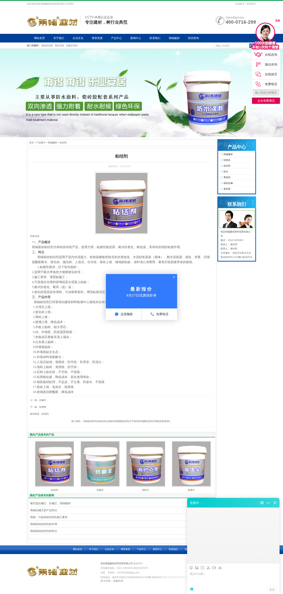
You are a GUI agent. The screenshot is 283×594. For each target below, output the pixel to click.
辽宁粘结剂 (135, 421)
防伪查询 (193, 38)
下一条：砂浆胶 (38, 407)
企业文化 (78, 38)
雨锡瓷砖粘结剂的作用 (43, 524)
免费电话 (162, 314)
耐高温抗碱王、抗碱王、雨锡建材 (50, 503)
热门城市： (77, 421)
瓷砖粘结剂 (47, 45)
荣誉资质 (97, 38)
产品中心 (116, 38)
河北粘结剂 (100, 421)
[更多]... (168, 421)
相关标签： (36, 414)
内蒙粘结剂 (146, 421)
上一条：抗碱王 (38, 400)
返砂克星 (59, 45)
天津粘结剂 (158, 421)
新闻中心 (135, 38)
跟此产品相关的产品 (42, 434)
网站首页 (39, 38)
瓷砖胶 (227, 189)
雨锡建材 (174, 38)
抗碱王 (100, 490)
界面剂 (79, 292)
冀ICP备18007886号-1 (174, 577)
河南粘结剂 (89, 421)
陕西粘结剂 (123, 421)
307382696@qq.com (128, 572)
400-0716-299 (241, 22)
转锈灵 (227, 160)
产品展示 (40, 142)
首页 (31, 142)
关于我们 (58, 38)
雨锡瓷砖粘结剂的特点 (43, 531)
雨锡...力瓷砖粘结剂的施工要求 (49, 517)
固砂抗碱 (228, 183)
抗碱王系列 (72, 45)
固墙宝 (191, 490)
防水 (226, 171)
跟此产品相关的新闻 (42, 495)
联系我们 (251, 3)
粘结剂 (63, 142)
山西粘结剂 (112, 421)
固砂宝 (145, 490)
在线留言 (239, 3)
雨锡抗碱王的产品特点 (43, 510)
